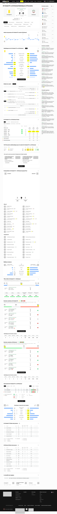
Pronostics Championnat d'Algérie (18, 497)
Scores (22, 1)
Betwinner (41, 494)
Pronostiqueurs (33, 494)
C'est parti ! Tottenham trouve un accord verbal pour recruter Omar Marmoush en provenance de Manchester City (47, 70)
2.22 (37, 131)
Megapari (41, 499)
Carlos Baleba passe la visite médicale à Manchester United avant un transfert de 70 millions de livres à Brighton (48, 61)
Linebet (40, 498)
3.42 (29, 131)
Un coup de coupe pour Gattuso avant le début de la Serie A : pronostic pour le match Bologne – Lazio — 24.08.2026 (48, 111)
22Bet (40, 500)
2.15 (37, 133)
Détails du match (26, 22)
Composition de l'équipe (17, 24)
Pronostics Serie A (17, 494)
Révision (5, 22)
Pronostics (17, 1)
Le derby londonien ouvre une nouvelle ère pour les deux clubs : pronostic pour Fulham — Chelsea (48, 127)
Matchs (20, 484)
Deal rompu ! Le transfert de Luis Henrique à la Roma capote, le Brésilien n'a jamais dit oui (48, 49)
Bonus (35, 1)
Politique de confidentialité (30, 505)
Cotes (32, 22)
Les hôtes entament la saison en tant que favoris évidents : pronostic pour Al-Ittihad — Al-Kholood (9, 157)
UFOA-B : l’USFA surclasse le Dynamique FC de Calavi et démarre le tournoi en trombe (48, 53)
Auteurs (33, 493)
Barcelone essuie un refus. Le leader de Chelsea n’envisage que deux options (47, 74)
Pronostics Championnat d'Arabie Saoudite (18, 499)
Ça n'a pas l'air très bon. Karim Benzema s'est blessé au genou (19, 478)
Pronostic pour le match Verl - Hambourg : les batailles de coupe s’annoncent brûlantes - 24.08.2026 (48, 106)
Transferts (31, 1)
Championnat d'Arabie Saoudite (13, 3)
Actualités (13, 1)
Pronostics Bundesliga (18, 493)
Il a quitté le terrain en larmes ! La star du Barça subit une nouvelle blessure (47, 82)
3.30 (29, 133)
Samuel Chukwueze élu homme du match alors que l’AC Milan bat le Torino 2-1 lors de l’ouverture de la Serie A (48, 57)
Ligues (25, 1)
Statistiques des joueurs (22, 26)
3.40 (33, 129)
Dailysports (3, 3)
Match (26, 48)
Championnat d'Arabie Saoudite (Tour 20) (21, 9)
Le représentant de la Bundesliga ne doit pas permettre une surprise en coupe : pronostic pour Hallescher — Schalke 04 (48, 120)
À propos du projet (20, 505)
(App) (42, 499)
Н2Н (31, 24)
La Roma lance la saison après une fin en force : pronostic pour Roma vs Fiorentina (47, 124)
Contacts (25, 505)
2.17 (37, 129)
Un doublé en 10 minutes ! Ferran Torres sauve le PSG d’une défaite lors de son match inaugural (47, 78)
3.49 (33, 131)
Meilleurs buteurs (25, 24)
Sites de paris (39, 1)
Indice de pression (11, 22)
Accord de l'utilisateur (37, 505)
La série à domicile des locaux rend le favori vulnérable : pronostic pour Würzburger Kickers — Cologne (48, 102)
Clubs (28, 1)
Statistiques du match (19, 22)
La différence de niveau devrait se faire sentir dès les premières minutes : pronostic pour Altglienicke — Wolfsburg (48, 98)
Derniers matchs (6, 26)
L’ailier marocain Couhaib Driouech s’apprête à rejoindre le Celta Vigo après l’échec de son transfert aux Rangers (48, 66)
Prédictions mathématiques (8, 24)
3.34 (29, 129)
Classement (17, 484)
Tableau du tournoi (14, 26)
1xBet (40, 493)
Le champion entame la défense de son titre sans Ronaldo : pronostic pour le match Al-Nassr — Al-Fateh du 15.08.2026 (27, 157)
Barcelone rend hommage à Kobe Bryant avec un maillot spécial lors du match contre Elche (48, 86)
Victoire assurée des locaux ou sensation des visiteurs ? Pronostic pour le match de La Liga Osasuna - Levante (47, 115)
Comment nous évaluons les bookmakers (46, 505)
